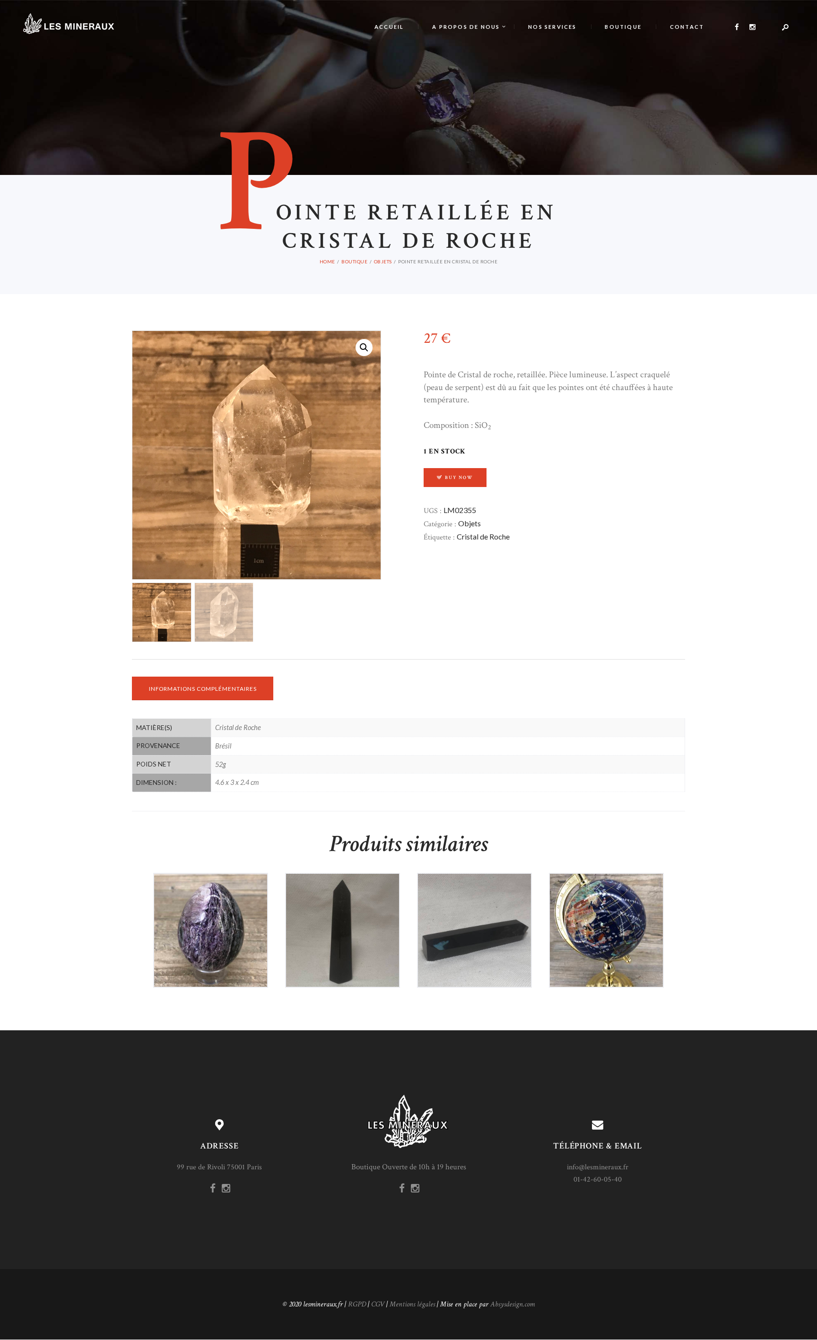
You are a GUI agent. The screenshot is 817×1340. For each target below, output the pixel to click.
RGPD (357, 1304)
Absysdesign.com (512, 1304)
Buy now (459, 477)
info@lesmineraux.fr (597, 1167)
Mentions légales (412, 1304)
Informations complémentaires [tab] (203, 688)
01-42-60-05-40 (598, 1179)
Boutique (354, 261)
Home (327, 261)
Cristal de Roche (483, 536)
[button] (364, 347)
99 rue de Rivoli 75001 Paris (219, 1167)
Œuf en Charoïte (210, 906)
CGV (377, 1304)
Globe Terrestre (606, 906)
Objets (383, 261)
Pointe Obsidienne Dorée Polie (342, 905)
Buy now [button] (215, 950)
